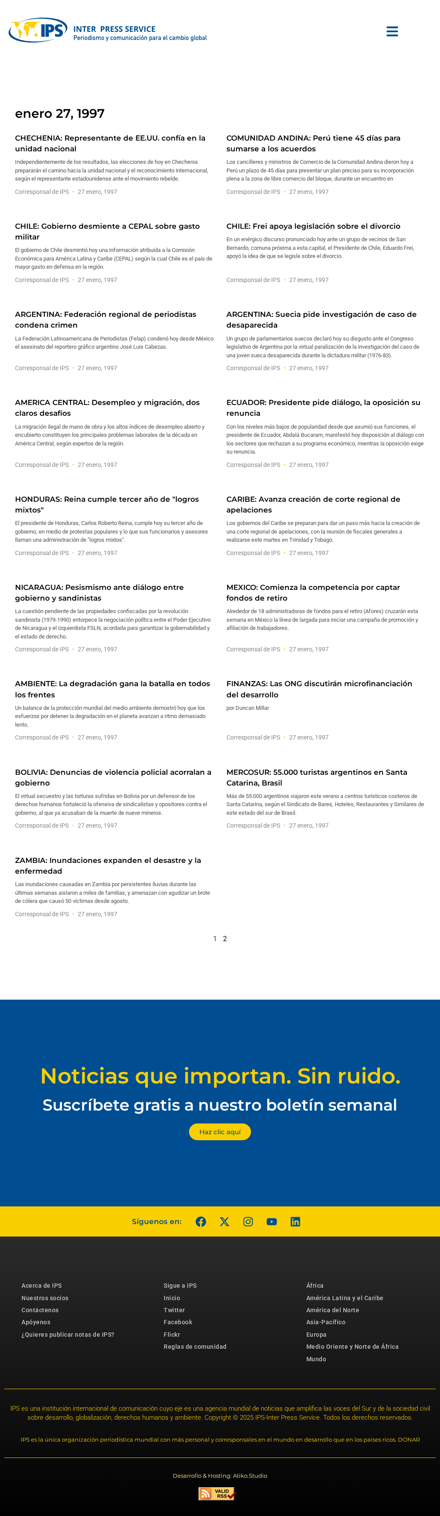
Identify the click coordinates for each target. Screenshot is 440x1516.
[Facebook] (200, 1221)
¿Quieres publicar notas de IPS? (68, 1334)
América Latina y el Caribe (345, 1298)
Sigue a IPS (180, 1285)
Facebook (178, 1322)
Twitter (174, 1310)
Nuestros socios (45, 1298)
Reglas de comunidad (195, 1346)
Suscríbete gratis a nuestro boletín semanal (220, 1104)
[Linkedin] (295, 1221)
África (315, 1285)
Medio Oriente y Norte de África (352, 1346)
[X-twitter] (224, 1221)
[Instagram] (248, 1221)
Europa (316, 1334)
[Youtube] (271, 1221)
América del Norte (333, 1310)
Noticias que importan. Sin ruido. (220, 1076)
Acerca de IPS (41, 1285)
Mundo (316, 1359)
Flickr (172, 1334)
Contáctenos (40, 1310)
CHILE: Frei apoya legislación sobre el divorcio (313, 226)
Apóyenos (35, 1322)
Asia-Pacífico (326, 1322)
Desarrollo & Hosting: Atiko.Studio (220, 1475)
